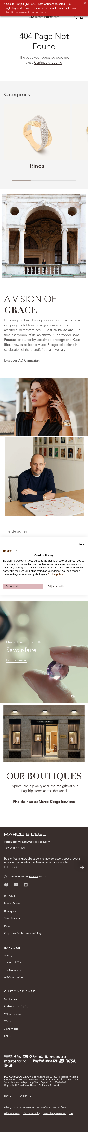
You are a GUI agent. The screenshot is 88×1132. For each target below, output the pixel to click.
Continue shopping (48, 62)
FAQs (7, 1036)
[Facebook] (6, 884)
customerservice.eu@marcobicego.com (27, 842)
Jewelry (8, 955)
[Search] (72, 17)
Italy (6, 1096)
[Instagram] (16, 884)
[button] (10, 550)
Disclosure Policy (31, 1114)
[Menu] (6, 17)
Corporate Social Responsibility (22, 933)
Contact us (10, 999)
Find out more (16, 660)
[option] (44, 407)
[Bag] (81, 17)
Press (7, 926)
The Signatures (12, 970)
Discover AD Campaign (22, 360)
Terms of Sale (43, 1108)
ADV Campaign (13, 977)
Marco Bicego (12, 903)
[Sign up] (82, 867)
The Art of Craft (13, 962)
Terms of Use (59, 1108)
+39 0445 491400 (14, 848)
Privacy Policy (11, 1108)
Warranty (9, 1021)
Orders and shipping (16, 1006)
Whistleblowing (12, 1114)
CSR (71, 1114)
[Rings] (37, 132)
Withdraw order (13, 1014)
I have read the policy (28, 877)
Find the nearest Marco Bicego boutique (44, 802)
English (23, 1096)
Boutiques (10, 911)
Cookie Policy (27, 1108)
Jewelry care (11, 1029)
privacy (33, 877)
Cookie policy (55, 574)
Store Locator (12, 918)
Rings (37, 166)
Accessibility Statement (54, 1114)
